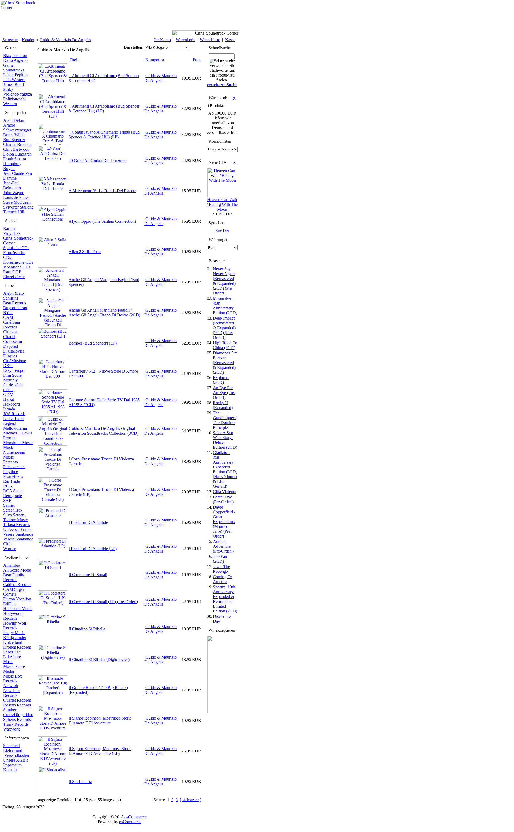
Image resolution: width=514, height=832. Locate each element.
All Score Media (17, 570)
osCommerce (135, 817)
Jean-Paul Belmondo (12, 185)
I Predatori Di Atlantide (88, 522)
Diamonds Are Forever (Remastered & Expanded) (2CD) (225, 363)
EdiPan (9, 604)
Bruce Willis (13, 135)
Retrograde (12, 495)
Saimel (9, 505)
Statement (11, 745)
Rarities (9, 228)
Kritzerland (12, 642)
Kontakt (10, 769)
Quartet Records (17, 700)
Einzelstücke (14, 276)
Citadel (9, 336)
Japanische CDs (16, 267)
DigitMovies (13, 351)
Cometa (9, 594)
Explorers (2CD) (221, 380)
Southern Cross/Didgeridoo (18, 712)
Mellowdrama (15, 428)
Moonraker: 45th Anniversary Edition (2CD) (225, 305)
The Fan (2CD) (220, 559)
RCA (7, 486)
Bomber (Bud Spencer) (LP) (93, 343)
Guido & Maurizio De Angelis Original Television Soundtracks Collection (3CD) (103, 431)
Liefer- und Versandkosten (16, 753)
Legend (9, 423)
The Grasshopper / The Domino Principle (224, 420)
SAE (7, 500)
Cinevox (10, 332)
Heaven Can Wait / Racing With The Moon (222, 204)
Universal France (17, 529)
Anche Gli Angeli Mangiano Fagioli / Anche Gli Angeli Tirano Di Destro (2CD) (104, 312)
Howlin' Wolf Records (14, 625)
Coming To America (222, 579)
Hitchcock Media (17, 608)
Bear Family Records (13, 577)
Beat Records (14, 303)
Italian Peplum (15, 75)
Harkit (8, 399)
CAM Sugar (13, 589)
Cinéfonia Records (11, 324)
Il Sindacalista (80, 781)
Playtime (10, 471)
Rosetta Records (17, 705)
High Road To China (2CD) (225, 345)
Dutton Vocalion (17, 599)
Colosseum (12, 341)
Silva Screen (13, 515)
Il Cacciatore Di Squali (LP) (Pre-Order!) (103, 601)
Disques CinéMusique (14, 358)
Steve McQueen (17, 202)
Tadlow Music (15, 519)
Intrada (9, 409)
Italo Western (14, 79)
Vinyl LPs (11, 233)
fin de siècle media (13, 387)
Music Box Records (12, 678)
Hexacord (11, 404)
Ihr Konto (162, 39)
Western (10, 103)
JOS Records (14, 413)
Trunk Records (15, 724)
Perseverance (14, 466)
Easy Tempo (13, 370)
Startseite (10, 39)
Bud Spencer (14, 139)
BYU (8, 312)
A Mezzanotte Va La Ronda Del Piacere (102, 190)
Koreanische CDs (18, 262)
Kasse (230, 39)
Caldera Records (17, 584)
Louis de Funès (16, 197)
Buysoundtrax (15, 307)
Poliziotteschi (14, 99)
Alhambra (11, 565)
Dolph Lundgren (17, 154)
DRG (8, 365)
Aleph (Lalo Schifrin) (13, 295)
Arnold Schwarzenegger (17, 127)
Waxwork (11, 729)
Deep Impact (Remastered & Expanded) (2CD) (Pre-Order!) (224, 328)
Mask (8, 661)
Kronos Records (17, 647)
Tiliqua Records (16, 524)
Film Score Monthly (12, 377)
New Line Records (11, 693)
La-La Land (13, 418)
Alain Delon (13, 120)
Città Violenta (224, 491)
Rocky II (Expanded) (223, 405)
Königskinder (14, 637)
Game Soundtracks (13, 67)
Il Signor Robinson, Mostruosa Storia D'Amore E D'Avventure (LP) (100, 751)
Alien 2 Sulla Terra (85, 251)
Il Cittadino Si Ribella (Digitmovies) (99, 659)
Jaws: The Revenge (221, 569)
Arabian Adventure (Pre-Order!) (223, 546)
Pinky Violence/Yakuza (17, 91)
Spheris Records (17, 719)
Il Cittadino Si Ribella (87, 629)
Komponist (154, 60)
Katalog (28, 39)
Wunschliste (210, 39)
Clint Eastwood (16, 149)
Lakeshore (12, 657)
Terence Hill (13, 212)
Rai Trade (11, 481)
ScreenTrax (12, 510)
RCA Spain (13, 491)
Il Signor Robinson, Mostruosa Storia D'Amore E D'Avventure (100, 720)
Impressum (12, 765)
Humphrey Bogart (12, 166)
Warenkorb (185, 39)
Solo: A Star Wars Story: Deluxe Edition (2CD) (225, 439)
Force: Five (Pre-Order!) (223, 499)
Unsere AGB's (15, 760)
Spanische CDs (16, 247)
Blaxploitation (15, 55)
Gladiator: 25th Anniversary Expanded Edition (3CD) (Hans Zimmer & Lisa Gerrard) (225, 469)
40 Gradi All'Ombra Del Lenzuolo (98, 160)
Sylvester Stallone (18, 207)
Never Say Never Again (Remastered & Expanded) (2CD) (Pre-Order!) (224, 281)
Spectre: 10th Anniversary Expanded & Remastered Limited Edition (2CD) (225, 599)
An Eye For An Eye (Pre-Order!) (224, 392)
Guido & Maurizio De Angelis (65, 39)
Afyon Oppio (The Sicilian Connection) (102, 221)
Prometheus (13, 476)
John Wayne (13, 192)
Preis (197, 60)
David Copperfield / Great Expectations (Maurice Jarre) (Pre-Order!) (224, 521)
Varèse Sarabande (18, 534)
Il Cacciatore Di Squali (88, 574)
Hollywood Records (12, 616)
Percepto (10, 462)
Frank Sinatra (14, 159)
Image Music (14, 632)
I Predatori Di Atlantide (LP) (93, 548)
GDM (8, 394)
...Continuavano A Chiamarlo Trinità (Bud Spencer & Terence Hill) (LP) (104, 134)
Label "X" (12, 652)
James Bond (13, 84)
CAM (8, 317)
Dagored (10, 346)
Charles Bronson (17, 144)
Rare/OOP (12, 272)
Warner (9, 548)
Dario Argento (15, 60)
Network (10, 685)
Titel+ (75, 60)
